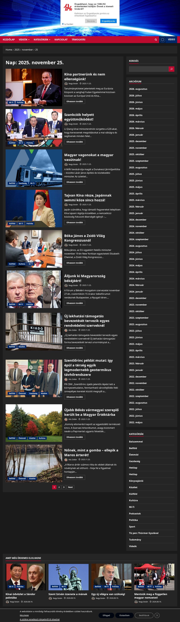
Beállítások (144, 615)
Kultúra (22, 264)
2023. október (136, 311)
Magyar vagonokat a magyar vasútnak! (34, 168)
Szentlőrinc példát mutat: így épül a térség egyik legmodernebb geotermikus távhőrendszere (34, 378)
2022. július (135, 409)
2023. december (137, 298)
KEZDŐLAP (9, 39)
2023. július (135, 330)
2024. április (135, 272)
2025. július (135, 173)
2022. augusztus (138, 402)
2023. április (135, 350)
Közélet (22, 347)
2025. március (137, 200)
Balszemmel (136, 441)
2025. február (136, 206)
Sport (132, 526)
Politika (20, 102)
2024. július (135, 252)
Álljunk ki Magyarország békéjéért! (34, 289)
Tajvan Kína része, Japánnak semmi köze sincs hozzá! (34, 208)
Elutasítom (125, 615)
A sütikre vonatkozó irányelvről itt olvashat (40, 619)
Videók (23, 39)
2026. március (137, 121)
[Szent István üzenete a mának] (69, 577)
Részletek (24, 615)
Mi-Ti (11, 102)
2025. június (136, 180)
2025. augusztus (138, 167)
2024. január (136, 291)
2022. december (137, 376)
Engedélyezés (108, 20)
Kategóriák (41, 39)
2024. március (137, 278)
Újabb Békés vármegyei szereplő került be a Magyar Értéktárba (34, 423)
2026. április (135, 115)
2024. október (136, 232)
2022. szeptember (138, 396)
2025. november (138, 147)
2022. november (138, 383)
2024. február (136, 285)
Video (171, 39)
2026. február (136, 128)
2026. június (136, 102)
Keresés (134, 60)
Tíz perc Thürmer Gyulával (143, 533)
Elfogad (106, 615)
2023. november (138, 304)
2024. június (136, 258)
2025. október (136, 154)
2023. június (136, 337)
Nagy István (73, 83)
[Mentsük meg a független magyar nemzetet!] (154, 577)
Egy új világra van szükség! (108, 594)
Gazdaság (23, 183)
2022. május (135, 422)
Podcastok (135, 513)
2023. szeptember (138, 317)
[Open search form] (156, 39)
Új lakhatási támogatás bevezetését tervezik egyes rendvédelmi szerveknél (34, 331)
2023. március (137, 357)
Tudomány (135, 539)
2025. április (135, 193)
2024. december (137, 219)
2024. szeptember (138, 239)
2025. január (136, 213)
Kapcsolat (61, 39)
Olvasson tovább (76, 102)
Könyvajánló (136, 480)
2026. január (136, 134)
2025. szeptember (138, 160)
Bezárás (91, 20)
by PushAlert (68, 24)
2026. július (135, 95)
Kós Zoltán (72, 330)
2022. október (136, 389)
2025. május (135, 187)
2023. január (136, 370)
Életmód (22, 393)
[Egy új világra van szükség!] (111, 577)
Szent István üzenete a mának (68, 594)
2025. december (137, 141)
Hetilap (133, 467)
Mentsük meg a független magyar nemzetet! (150, 595)
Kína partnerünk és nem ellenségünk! (34, 87)
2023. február (136, 363)
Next (70, 487)
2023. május (135, 344)
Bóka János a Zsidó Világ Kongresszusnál (34, 249)
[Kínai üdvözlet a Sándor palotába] (26, 577)
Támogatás (78, 39)
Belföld (12, 183)
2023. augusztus (138, 324)
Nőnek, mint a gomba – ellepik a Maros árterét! (34, 463)
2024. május (135, 265)
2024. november (138, 226)
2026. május (135, 108)
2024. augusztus (138, 245)
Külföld (12, 143)
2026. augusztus (138, 88)
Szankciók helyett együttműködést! (34, 128)
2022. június (136, 415)
